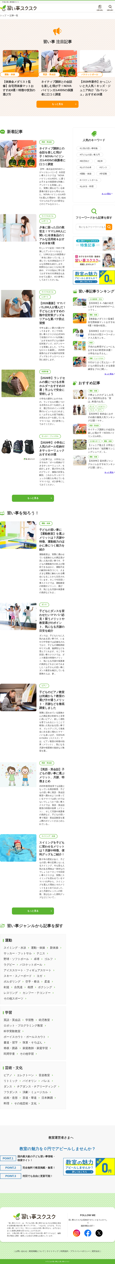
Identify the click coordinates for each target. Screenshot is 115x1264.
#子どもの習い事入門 (90, 154)
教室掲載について (37, 1251)
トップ (3, 15)
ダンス (44, 605)
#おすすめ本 (85, 167)
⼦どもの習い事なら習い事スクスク (58, 1261)
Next (108, 63)
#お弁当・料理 (87, 186)
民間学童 (45, 372)
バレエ (91, 410)
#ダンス (103, 167)
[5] (80, 361)
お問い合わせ (21, 1251)
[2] (80, 318)
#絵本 (100, 161)
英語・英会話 (47, 142)
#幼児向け (84, 161)
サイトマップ (52, 1251)
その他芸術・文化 (95, 299)
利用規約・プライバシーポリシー (75, 1251)
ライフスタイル (47, 216)
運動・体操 (46, 523)
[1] (80, 302)
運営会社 (96, 1251)
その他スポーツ (94, 441)
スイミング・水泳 (48, 836)
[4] (80, 346)
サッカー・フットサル (50, 436)
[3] (80, 334)
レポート (45, 221)
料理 (91, 343)
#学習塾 (103, 173)
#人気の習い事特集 (89, 148)
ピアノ (44, 686)
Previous (7, 63)
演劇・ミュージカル (96, 358)
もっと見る (57, 104)
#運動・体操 (85, 173)
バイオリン (101, 406)
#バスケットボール (89, 180)
